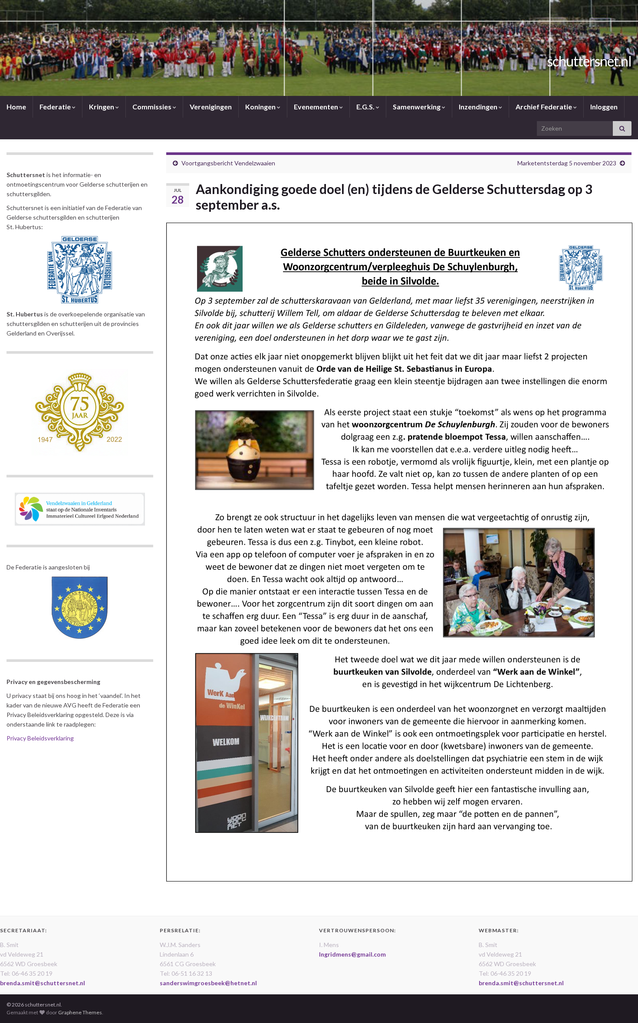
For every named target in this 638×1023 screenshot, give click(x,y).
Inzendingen (479, 106)
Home (16, 106)
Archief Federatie (544, 106)
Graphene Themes (80, 1012)
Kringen (102, 106)
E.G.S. (366, 106)
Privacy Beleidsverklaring (40, 738)
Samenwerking (417, 106)
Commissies (152, 106)
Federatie (55, 106)
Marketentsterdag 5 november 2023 (566, 163)
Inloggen (604, 106)
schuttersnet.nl (589, 61)
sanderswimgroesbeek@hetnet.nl (208, 983)
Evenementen (316, 106)
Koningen (261, 106)
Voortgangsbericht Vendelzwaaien (228, 163)
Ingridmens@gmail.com (352, 954)
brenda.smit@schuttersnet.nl (42, 983)
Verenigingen (211, 106)
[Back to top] (618, 1003)
